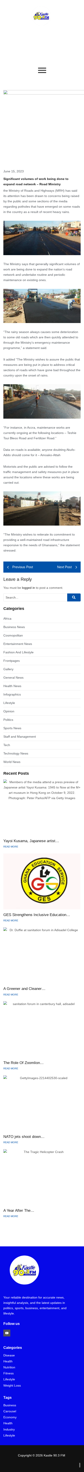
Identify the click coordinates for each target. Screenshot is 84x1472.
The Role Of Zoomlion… (23, 1063)
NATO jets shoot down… (24, 1137)
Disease (9, 1355)
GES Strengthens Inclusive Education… (36, 915)
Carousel (9, 1411)
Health (8, 1361)
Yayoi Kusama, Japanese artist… (31, 841)
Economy (10, 1417)
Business (9, 1405)
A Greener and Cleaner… (24, 989)
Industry (9, 1429)
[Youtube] (6, 1333)
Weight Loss (12, 1385)
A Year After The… (18, 1210)
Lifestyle (9, 1379)
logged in (28, 587)
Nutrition (9, 1367)
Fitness (8, 1373)
